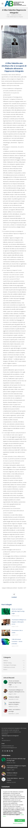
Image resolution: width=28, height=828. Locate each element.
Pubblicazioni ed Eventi (12, 588)
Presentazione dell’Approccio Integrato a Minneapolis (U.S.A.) (19, 622)
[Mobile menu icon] (2, 4)
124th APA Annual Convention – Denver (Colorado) (17, 641)
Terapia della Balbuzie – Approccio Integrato (15, 703)
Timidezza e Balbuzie (14, 697)
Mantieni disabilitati (18, 823)
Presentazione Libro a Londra (17, 631)
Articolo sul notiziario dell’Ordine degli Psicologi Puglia (18, 611)
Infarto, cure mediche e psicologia (14, 710)
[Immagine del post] (6, 611)
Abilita (20, 820)
